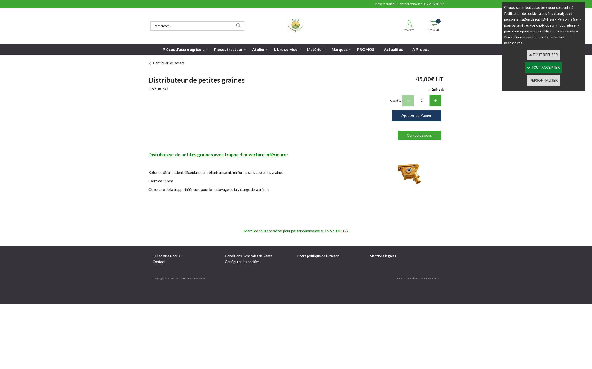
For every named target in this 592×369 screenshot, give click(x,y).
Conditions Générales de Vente (248, 256)
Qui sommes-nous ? (167, 256)
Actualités (393, 49)
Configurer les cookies (242, 262)
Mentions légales (383, 256)
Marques (340, 49)
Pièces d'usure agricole (184, 49)
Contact (159, 262)
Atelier (258, 49)
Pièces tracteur (228, 49)
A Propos (420, 49)
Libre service (285, 49)
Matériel (314, 49)
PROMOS (365, 49)
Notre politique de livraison (318, 256)
